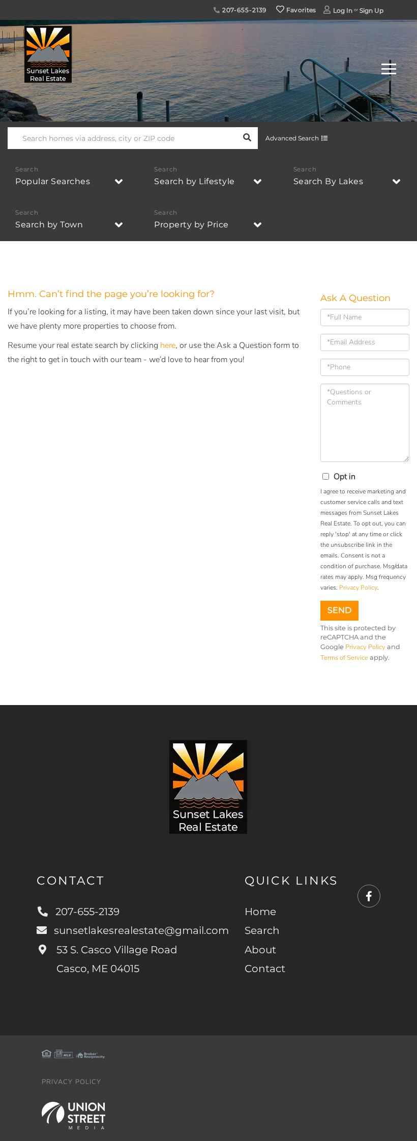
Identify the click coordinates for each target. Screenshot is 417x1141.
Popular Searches (52, 181)
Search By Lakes (328, 181)
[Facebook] (369, 896)
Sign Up (371, 10)
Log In (342, 10)
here (167, 345)
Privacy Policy (358, 587)
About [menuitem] (260, 950)
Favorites (300, 10)
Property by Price (191, 224)
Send (339, 610)
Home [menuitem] (260, 911)
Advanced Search (292, 138)
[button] (247, 138)
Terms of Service (344, 657)
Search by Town (49, 224)
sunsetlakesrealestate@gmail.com (141, 930)
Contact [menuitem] (265, 968)
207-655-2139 (243, 10)
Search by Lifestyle (194, 181)
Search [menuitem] (262, 930)
